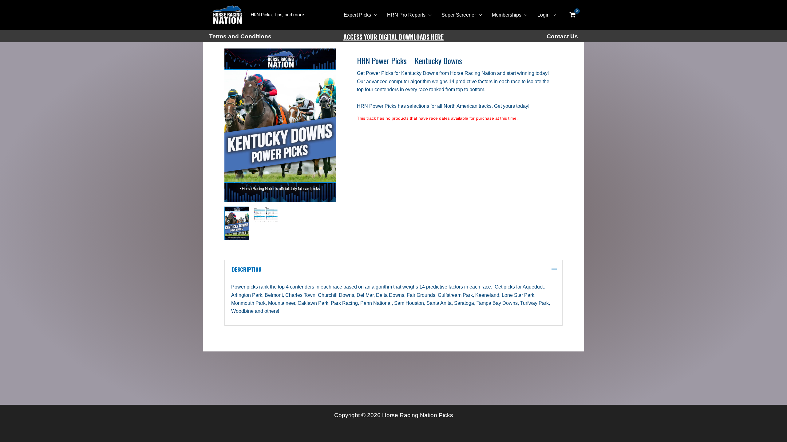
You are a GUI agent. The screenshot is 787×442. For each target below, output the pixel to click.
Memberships (506, 14)
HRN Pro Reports (406, 14)
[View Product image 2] (266, 214)
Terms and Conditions (240, 36)
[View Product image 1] (236, 223)
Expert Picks (357, 14)
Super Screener (458, 14)
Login (543, 14)
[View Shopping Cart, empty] (572, 15)
